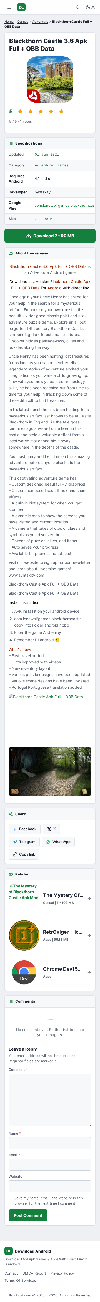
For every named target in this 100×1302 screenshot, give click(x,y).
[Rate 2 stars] (30, 111)
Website (15, 1176)
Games (23, 21)
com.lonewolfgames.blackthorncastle (67, 205)
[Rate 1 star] (20, 111)
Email (14, 1155)
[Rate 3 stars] (41, 111)
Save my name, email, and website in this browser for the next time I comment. (48, 1200)
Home (9, 21)
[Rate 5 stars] (61, 111)
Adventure (40, 21)
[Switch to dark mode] (91, 7)
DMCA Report (34, 1273)
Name (15, 1133)
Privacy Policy (62, 1273)
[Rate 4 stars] (51, 111)
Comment (18, 1070)
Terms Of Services (20, 1280)
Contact (11, 1273)
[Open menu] (9, 7)
